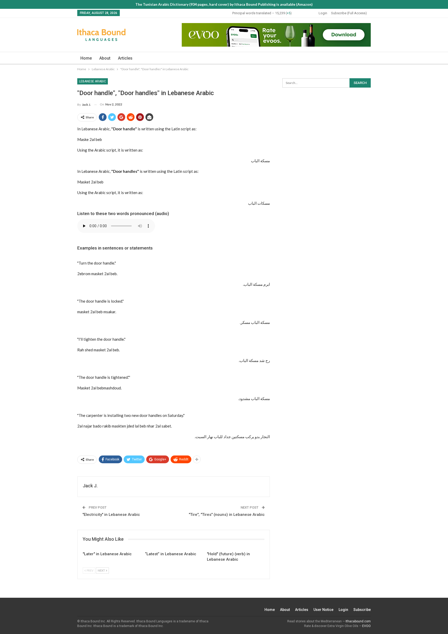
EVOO (366, 626)
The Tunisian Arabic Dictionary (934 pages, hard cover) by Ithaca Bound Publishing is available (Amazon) (224, 4)
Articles (125, 58)
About (104, 58)
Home (86, 58)
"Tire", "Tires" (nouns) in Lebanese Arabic (227, 514)
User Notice (323, 610)
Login (323, 13)
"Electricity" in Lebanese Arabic (111, 514)
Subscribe (362, 610)
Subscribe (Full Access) (349, 13)
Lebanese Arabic (92, 81)
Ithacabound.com (358, 621)
